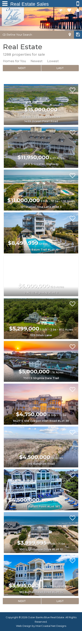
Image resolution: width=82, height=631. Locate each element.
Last (60, 68)
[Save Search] (78, 35)
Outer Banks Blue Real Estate (13, 16)
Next (22, 68)
